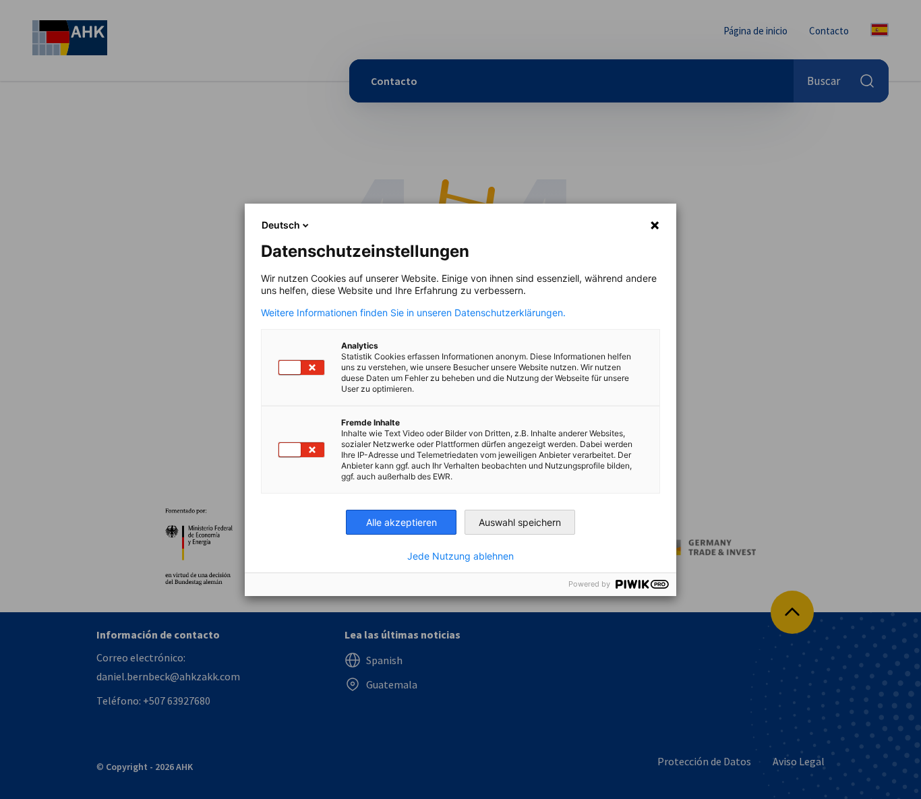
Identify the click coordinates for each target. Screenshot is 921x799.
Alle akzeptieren (401, 522)
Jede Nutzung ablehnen (460, 556)
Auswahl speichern (520, 522)
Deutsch (281, 225)
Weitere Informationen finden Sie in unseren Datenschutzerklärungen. (413, 312)
